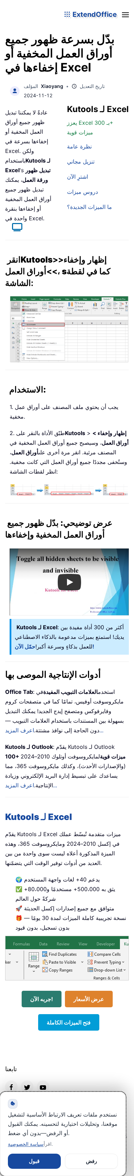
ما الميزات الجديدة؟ (89, 206)
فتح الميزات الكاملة (69, 1022)
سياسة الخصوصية (26, 1144)
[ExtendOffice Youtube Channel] (43, 1086)
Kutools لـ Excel (38, 816)
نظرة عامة (79, 146)
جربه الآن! (41, 999)
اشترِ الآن (77, 176)
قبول (34, 1161)
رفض (91, 1161)
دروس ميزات (82, 191)
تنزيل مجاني (80, 161)
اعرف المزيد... (31, 785)
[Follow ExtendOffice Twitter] (27, 1086)
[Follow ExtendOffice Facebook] (11, 1086)
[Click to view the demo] (13, 228)
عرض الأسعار (89, 999)
